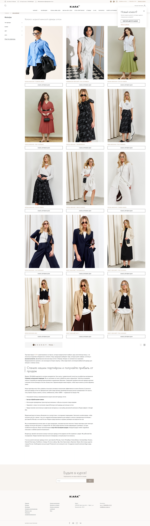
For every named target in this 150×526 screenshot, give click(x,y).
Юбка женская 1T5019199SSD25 (116, 144)
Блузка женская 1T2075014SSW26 (117, 81)
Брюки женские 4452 (31, 333)
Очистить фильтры (10, 39)
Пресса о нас (28, 511)
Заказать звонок (141, 1)
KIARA (36, 355)
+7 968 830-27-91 (132, 1)
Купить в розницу (112, 10)
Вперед (51, 344)
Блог (51, 511)
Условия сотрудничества (31, 509)
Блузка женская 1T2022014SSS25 (34, 207)
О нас (94, 10)
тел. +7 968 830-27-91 (106, 505)
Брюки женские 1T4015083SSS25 (34, 270)
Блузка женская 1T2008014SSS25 (117, 207)
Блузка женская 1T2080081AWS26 (34, 81)
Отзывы (88, 10)
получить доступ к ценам (130, 21)
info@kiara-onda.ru (123, 1)
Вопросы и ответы (54, 505)
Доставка (27, 507)
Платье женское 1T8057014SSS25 (75, 207)
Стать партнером (79, 10)
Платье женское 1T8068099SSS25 (75, 144)
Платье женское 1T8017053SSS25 (34, 144)
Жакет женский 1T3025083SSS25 (75, 270)
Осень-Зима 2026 (56, 10)
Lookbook (52, 509)
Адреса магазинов (54, 503)
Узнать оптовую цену (44, 85)
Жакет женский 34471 (72, 333)
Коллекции (44, 10)
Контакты (101, 10)
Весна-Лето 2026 (67, 10)
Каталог (35, 10)
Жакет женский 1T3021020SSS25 (117, 270)
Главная (27, 503)
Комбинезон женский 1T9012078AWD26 (77, 81)
